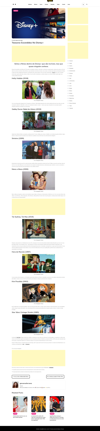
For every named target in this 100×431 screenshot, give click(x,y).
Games (70, 75)
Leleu (69, 4)
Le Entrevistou (72, 80)
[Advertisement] (38, 54)
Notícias (30, 4)
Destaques (71, 68)
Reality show (71, 98)
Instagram (28, 344)
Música (35, 4)
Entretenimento (72, 70)
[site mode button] (83, 4)
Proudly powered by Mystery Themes (57, 429)
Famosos (71, 73)
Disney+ (53, 72)
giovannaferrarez (26, 383)
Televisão (52, 4)
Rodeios (70, 100)
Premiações (71, 95)
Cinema (46, 4)
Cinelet (63, 4)
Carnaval (71, 60)
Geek (70, 78)
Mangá (70, 88)
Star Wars (18, 337)
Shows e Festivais (72, 103)
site (23, 344)
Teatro (58, 4)
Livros (41, 4)
